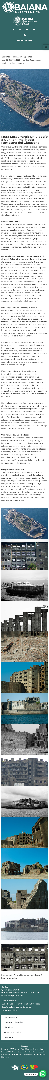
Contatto (6, 57)
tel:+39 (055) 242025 (11, 60)
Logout (21, 63)
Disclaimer (8, 1027)
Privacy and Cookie (12, 1032)
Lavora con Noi (10, 1017)
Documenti (9, 1037)
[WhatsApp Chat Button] (42, 1073)
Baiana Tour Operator (22, 57)
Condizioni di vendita (13, 1022)
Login (4, 63)
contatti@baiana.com (32, 60)
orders (12, 63)
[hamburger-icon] (46, 46)
